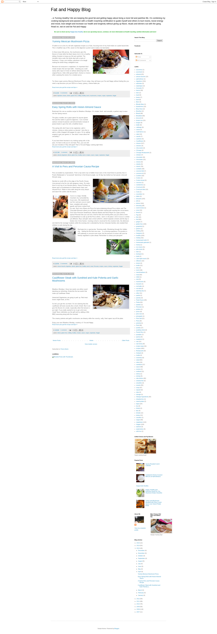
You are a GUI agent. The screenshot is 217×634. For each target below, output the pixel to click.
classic (138, 166)
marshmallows (140, 272)
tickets (138, 408)
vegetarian (109, 95)
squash (138, 390)
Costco (138, 178)
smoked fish (140, 381)
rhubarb (138, 353)
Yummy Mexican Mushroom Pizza (70, 41)
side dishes (139, 378)
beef (137, 99)
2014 (138, 545)
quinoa (138, 337)
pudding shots (140, 330)
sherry (138, 374)
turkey (138, 415)
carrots (138, 136)
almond (59, 155)
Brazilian (139, 111)
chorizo (138, 162)
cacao (138, 129)
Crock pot (139, 187)
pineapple (139, 316)
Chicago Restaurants (142, 152)
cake (137, 134)
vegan (103, 95)
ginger (138, 222)
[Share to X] (79, 93)
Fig (137, 215)
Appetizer (59, 95)
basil (137, 95)
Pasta (138, 302)
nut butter (139, 286)
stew (137, 392)
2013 (138, 548)
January (140, 595)
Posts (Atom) (64, 349)
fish (137, 217)
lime (137, 268)
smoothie (139, 383)
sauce (92, 155)
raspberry (139, 339)
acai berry (139, 69)
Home (91, 340)
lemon (138, 263)
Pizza (138, 321)
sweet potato (140, 401)
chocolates (139, 159)
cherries (138, 146)
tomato (138, 413)
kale (137, 251)
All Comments (141, 60)
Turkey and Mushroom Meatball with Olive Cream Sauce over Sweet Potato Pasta (153, 503)
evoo (137, 210)
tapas (138, 404)
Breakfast (139, 116)
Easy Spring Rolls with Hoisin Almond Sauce (76, 107)
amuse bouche (61, 266)
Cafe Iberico (140, 132)
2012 (138, 599)
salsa (137, 362)
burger (138, 122)
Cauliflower (139, 141)
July (139, 564)
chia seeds (139, 148)
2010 (138, 604)
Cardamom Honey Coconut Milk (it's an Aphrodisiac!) (153, 475)
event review (140, 208)
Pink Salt (139, 318)
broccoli (138, 118)
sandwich (139, 364)
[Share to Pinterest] (83, 93)
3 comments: (64, 93)
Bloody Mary (140, 104)
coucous (138, 182)
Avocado (139, 88)
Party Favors (140, 300)
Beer (137, 102)
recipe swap (140, 346)
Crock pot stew (140, 189)
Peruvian (96, 266)
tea (137, 406)
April (139, 571)
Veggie (114, 95)
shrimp (110, 266)
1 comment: (64, 152)
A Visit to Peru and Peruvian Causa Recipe (75, 166)
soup (137, 387)
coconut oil (139, 173)
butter (138, 125)
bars (137, 93)
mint (137, 279)
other (137, 293)
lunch (87, 95)
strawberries (140, 399)
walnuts (138, 426)
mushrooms (93, 95)
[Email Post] (70, 93)
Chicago (138, 150)
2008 (138, 609)
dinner (68, 95)
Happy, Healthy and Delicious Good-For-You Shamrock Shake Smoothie (153, 491)
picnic (138, 311)
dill (137, 201)
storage (138, 394)
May (139, 569)
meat (91, 266)
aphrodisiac (139, 79)
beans (64, 95)
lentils (138, 265)
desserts (138, 199)
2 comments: (64, 263)
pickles (138, 309)
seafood (138, 371)
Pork (137, 325)
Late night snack (141, 258)
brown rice (139, 120)
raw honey (139, 344)
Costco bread (140, 180)
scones (138, 369)
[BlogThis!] (76, 93)
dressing (139, 205)
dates (138, 196)
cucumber (139, 194)
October (140, 556)
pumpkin (139, 334)
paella (138, 295)
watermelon (139, 429)
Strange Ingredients (142, 397)
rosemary (139, 357)
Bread (138, 113)
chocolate (139, 157)
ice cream (139, 247)
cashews (139, 139)
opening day (140, 291)
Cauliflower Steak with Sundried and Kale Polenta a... (149, 586)
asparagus (139, 86)
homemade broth (141, 240)
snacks (138, 385)
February (141, 593)
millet (137, 277)
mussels (138, 284)
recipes (99, 95)
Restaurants (140, 351)
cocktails (139, 169)
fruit (137, 219)
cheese (138, 143)
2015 (138, 543)
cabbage (139, 127)
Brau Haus (139, 109)
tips (137, 410)
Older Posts (125, 340)
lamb (137, 256)
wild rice (138, 431)
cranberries (139, 185)
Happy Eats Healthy (76, 32)
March (140, 590)
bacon (138, 90)
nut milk (138, 288)
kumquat (139, 254)
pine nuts (139, 314)
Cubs (137, 192)
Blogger (116, 628)
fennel (138, 212)
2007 (138, 612)
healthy (84, 95)
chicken (138, 155)
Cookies (138, 175)
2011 (138, 601)
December (141, 550)
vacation (138, 417)
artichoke (139, 83)
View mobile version (91, 344)
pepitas (138, 304)
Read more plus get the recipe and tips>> (65, 87)
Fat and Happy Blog (71, 9)
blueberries (139, 106)
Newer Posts (57, 340)
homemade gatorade (142, 242)
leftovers (138, 261)
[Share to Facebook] (81, 93)
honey (138, 245)
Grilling (79, 95)
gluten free (74, 95)
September (141, 558)
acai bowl (139, 72)
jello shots (139, 249)
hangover (139, 233)
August (140, 561)
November (141, 553)
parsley (138, 298)
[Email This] (74, 93)
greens (138, 228)
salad (138, 360)
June (140, 566)
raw (137, 341)
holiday (138, 238)
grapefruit (139, 226)
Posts (139, 57)
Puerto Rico (139, 332)
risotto (138, 355)
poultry (138, 328)
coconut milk (140, 171)
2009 (138, 606)
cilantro (138, 164)
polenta (138, 323)
